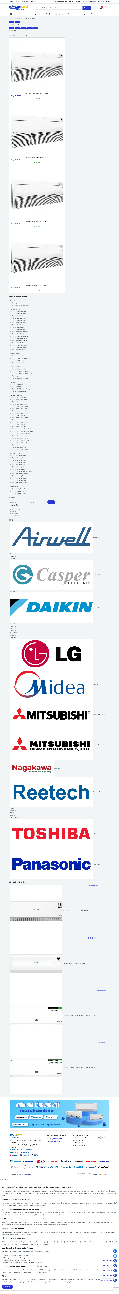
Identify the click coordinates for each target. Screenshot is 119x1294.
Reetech (95, 792)
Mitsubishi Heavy (98, 745)
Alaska (12, 554)
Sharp (12, 808)
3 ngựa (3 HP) (14, 509)
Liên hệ (92, 14)
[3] (11, 28)
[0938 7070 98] (115, 1270)
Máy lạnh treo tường (16, 395)
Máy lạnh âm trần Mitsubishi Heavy (22, 334)
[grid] (11, 22)
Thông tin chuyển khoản (81, 1135)
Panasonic (96, 864)
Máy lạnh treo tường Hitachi (20, 422)
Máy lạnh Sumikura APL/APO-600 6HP (37, 93)
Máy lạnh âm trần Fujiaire (19, 318)
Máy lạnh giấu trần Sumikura (20, 378)
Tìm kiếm (86, 7)
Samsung (13, 817)
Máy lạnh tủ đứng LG (18, 467)
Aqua (11, 556)
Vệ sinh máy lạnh (83, 14)
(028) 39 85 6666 (57, 1139)
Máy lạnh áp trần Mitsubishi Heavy (21, 358)
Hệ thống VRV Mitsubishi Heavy (21, 305)
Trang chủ (11, 18)
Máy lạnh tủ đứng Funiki (18, 462)
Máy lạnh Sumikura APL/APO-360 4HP (37, 221)
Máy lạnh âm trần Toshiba (19, 347)
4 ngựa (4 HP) (14, 511)
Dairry (12, 624)
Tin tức (67, 14)
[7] (35, 28)
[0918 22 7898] (115, 1261)
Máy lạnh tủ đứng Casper (19, 455)
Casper (95, 574)
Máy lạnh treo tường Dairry (19, 413)
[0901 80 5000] (115, 1275)
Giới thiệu (48, 14)
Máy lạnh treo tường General (20, 417)
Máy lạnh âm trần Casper (19, 313)
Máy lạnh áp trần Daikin (18, 356)
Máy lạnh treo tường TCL (19, 447)
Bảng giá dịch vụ (58, 14)
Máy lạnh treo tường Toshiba (20, 449)
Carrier (12, 558)
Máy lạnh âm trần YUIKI (18, 349)
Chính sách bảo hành (81, 1140)
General (12, 633)
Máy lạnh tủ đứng (15, 453)
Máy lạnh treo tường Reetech (20, 438)
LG (94, 653)
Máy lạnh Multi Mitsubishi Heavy (21, 389)
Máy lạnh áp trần (18, 18)
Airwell (95, 537)
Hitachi (12, 637)
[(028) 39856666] (115, 1280)
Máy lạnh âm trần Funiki (18, 320)
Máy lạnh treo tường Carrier (20, 404)
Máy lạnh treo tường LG (18, 424)
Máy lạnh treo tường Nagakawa (21, 433)
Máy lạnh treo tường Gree (19, 420)
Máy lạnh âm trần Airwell (19, 311)
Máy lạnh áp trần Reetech (19, 360)
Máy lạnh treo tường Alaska (19, 399)
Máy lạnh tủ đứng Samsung (19, 480)
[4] (17, 28)
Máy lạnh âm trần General (19, 322)
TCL (11, 813)
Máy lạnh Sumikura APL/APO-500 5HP (37, 157)
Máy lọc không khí (15, 486)
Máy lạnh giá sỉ (37, 14)
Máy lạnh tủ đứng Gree (18, 464)
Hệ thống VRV (14, 300)
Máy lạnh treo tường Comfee (20, 408)
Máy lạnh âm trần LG (18, 327)
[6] (29, 28)
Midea (94, 684)
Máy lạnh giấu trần (15, 366)
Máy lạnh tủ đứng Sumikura (19, 482)
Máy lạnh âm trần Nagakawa (20, 336)
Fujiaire (12, 626)
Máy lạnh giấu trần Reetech (19, 376)
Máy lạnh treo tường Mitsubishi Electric (23, 429)
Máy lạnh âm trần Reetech (19, 340)
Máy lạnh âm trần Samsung (19, 343)
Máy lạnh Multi (14, 382)
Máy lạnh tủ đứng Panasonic (20, 476)
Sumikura (13, 810)
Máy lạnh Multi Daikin (18, 384)
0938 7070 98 (56, 1141)
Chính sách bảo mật (80, 1138)
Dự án (73, 14)
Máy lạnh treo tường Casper (20, 406)
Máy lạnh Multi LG (17, 386)
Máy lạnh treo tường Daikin (19, 411)
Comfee (12, 591)
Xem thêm (7, 1286)
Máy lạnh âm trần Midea (18, 329)
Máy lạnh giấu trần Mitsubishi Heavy (22, 373)
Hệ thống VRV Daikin (18, 303)
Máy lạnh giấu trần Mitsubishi (20, 371)
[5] (23, 28)
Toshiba (95, 833)
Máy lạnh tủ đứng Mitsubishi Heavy (22, 471)
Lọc (51, 502)
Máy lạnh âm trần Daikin (19, 316)
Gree (11, 635)
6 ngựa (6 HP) (14, 516)
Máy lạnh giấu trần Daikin (19, 369)
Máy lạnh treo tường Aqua (19, 402)
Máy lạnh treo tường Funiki (19, 415)
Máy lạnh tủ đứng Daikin (19, 458)
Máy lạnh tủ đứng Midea (18, 469)
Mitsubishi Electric (98, 714)
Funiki (12, 630)
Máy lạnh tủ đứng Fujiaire (19, 460)
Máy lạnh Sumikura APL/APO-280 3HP (37, 285)
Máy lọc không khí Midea (19, 493)
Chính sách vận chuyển (81, 1143)
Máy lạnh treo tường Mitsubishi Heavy (22, 431)
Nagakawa (57, 768)
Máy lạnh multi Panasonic (19, 391)
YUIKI (12, 815)
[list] (17, 22)
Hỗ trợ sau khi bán (80, 1145)
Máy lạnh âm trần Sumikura (19, 345)
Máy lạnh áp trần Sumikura (19, 362)
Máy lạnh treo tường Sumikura (20, 445)
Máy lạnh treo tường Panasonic (21, 435)
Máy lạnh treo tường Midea (19, 426)
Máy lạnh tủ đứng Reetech (19, 478)
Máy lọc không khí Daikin (19, 489)
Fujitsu (12, 628)
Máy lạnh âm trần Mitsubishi (20, 331)
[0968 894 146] (115, 1265)
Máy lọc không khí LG (18, 491)
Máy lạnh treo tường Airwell (19, 397)
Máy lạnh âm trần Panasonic (20, 338)
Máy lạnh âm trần (15, 309)
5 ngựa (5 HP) (14, 513)
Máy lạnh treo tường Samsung (20, 440)
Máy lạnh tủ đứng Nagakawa (20, 473)
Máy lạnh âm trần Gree (18, 325)
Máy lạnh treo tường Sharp (19, 442)
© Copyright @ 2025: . (21, 1174)
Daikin (94, 607)
